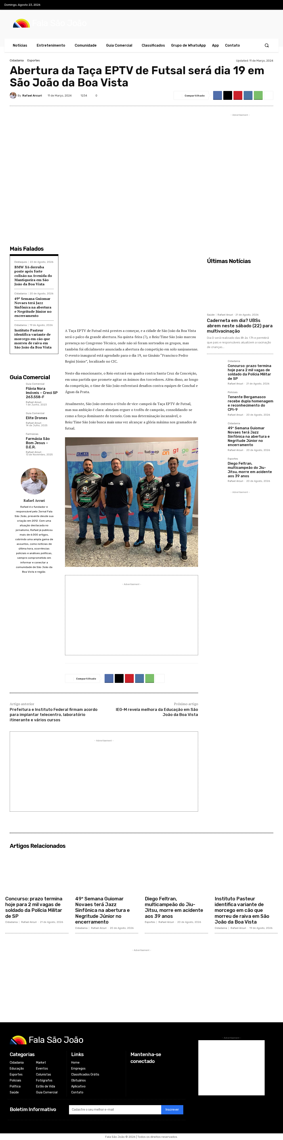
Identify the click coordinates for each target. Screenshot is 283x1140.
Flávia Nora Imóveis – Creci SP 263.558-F (42, 392)
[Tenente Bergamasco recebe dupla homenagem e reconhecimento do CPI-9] (215, 399)
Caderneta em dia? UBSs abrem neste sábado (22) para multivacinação (240, 326)
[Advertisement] (131, 292)
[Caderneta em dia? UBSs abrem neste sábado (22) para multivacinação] (240, 288)
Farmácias (32, 434)
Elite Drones (36, 418)
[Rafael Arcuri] (14, 95)
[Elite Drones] (16, 418)
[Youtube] (274, 5)
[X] (265, 5)
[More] (268, 95)
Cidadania (17, 60)
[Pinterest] (237, 95)
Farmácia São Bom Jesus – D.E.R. (38, 443)
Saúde (211, 315)
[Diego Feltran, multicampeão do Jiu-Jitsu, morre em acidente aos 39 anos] (215, 466)
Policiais (232, 392)
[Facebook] (246, 5)
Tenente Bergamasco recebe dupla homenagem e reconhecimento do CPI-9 (250, 403)
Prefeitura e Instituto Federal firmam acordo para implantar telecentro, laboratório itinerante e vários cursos (54, 714)
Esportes (33, 60)
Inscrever (172, 1110)
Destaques (20, 262)
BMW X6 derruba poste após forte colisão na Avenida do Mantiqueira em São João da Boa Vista (33, 275)
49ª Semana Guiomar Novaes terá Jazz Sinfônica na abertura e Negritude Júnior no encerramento (33, 307)
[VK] (248, 95)
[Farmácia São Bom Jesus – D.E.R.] (16, 439)
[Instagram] (255, 5)
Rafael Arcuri (32, 95)
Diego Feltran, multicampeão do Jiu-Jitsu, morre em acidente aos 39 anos (250, 469)
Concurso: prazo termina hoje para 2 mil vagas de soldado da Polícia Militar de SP (249, 372)
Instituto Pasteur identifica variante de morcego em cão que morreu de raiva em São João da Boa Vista (33, 339)
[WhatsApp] (258, 95)
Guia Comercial (35, 384)
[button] (266, 45)
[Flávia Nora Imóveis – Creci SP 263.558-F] (16, 389)
